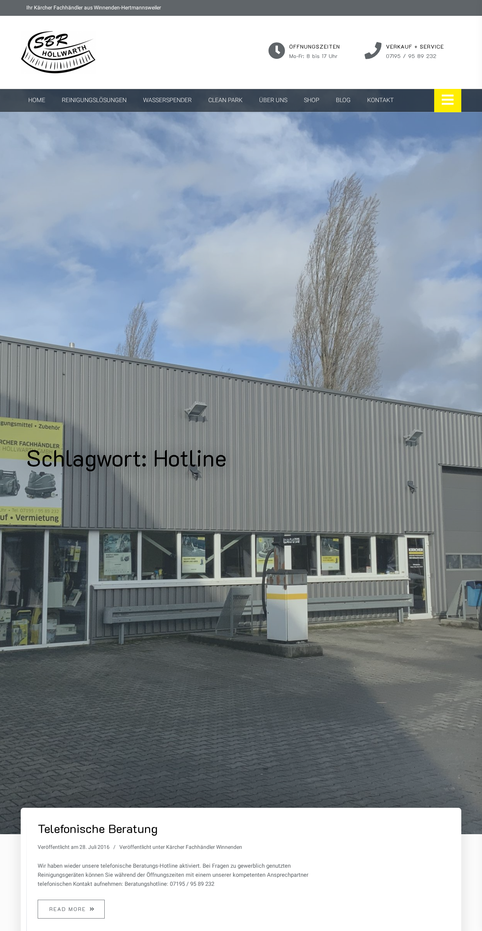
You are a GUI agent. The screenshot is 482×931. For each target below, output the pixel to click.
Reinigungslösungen (94, 100)
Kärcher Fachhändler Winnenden (204, 847)
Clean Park (225, 100)
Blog (343, 100)
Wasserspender (167, 100)
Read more (67, 909)
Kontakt (380, 100)
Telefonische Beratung (98, 828)
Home (36, 100)
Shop (311, 100)
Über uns (273, 100)
